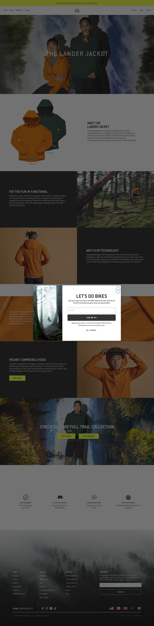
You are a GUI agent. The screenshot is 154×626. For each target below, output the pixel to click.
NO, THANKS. (91, 330)
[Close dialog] (118, 289)
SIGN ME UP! (91, 318)
